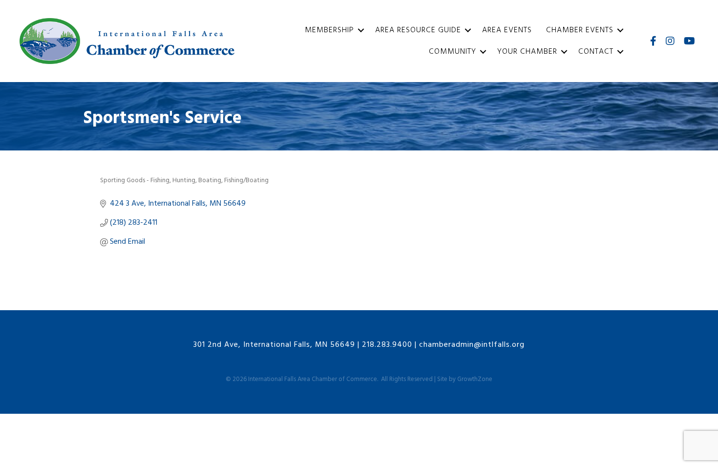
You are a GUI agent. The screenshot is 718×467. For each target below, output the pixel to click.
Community (452, 51)
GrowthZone (474, 379)
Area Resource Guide (418, 30)
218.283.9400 (387, 345)
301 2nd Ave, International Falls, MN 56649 (274, 345)
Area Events (507, 30)
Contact (595, 51)
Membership (329, 30)
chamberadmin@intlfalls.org (472, 345)
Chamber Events (579, 30)
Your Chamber (527, 51)
